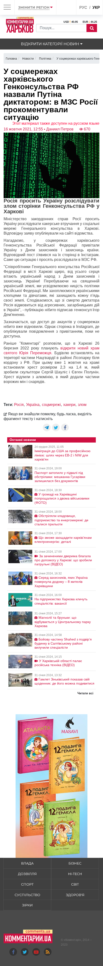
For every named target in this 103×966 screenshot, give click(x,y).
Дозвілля (27, 874)
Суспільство (27, 895)
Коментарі (72, 940)
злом (82, 405)
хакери (69, 405)
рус (83, 8)
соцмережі (51, 405)
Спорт (27, 884)
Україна (33, 405)
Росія (19, 405)
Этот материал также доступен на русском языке (55, 123)
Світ (75, 884)
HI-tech (75, 874)
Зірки (27, 905)
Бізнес (75, 863)
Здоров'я (75, 895)
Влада (27, 863)
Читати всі (85, 693)
